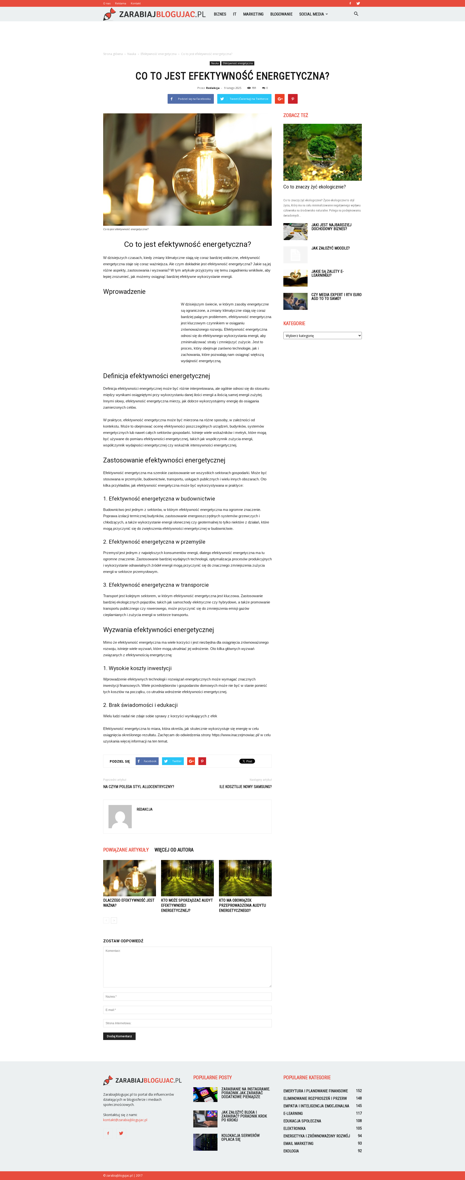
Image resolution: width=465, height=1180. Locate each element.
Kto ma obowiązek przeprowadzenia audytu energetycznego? (242, 905)
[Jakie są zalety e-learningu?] (295, 278)
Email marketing (298, 1143)
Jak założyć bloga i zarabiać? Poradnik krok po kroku (244, 1116)
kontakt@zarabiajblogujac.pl (125, 1119)
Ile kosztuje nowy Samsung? (245, 786)
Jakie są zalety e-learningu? (327, 273)
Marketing (253, 14)
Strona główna (113, 54)
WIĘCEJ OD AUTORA (174, 850)
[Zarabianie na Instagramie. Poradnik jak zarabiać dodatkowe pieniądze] (205, 1094)
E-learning (293, 1113)
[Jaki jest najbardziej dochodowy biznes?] (295, 231)
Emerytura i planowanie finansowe (315, 1091)
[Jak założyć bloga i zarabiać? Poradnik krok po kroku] (205, 1118)
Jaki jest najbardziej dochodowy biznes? (331, 227)
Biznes (220, 14)
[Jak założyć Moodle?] (295, 254)
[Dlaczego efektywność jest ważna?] (129, 878)
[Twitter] (358, 3)
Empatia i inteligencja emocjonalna (316, 1106)
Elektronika (294, 1128)
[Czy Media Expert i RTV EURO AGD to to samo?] (295, 301)
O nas (106, 3)
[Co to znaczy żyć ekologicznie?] (322, 152)
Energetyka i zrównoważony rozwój (316, 1136)
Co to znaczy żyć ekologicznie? (314, 187)
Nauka (215, 63)
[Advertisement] (232, 38)
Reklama (120, 3)
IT (234, 14)
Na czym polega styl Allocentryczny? (138, 786)
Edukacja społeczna (302, 1121)
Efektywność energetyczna (238, 63)
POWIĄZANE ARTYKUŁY (126, 850)
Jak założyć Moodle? (330, 248)
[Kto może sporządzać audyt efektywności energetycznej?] (187, 878)
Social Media (311, 14)
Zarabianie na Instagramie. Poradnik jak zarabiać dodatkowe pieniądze (245, 1093)
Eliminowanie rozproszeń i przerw (315, 1098)
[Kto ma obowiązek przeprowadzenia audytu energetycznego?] (245, 878)
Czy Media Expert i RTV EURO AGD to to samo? (336, 296)
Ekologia (291, 1151)
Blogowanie (281, 14)
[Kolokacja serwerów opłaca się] (205, 1142)
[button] (356, 14)
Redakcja (213, 88)
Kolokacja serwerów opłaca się (240, 1137)
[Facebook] (350, 3)
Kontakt (136, 3)
